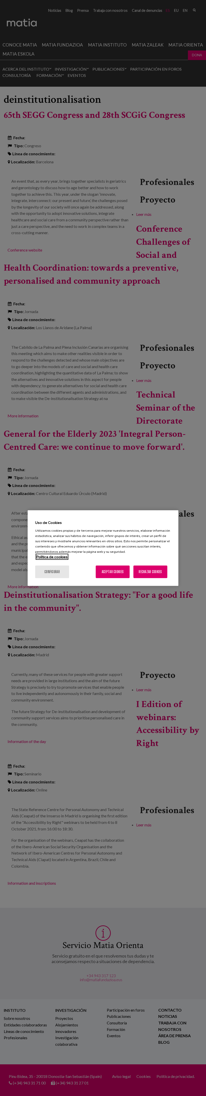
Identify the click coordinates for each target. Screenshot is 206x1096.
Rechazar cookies (150, 571)
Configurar (52, 571)
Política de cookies (52, 556)
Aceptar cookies (113, 571)
